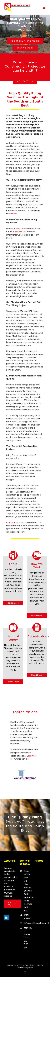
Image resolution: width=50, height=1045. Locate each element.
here (14, 213)
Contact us (19, 231)
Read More (13, 602)
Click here (32, 755)
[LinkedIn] (6, 917)
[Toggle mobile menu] (44, 7)
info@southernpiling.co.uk (27, 923)
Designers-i (28, 967)
